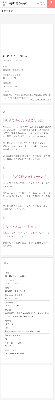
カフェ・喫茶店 (12, 283)
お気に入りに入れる (43, 100)
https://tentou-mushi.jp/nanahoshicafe (22, 331)
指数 (43, 3)
